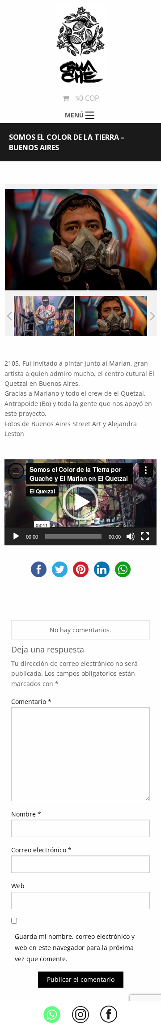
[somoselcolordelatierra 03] (38, 316)
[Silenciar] (130, 536)
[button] (80, 502)
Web (18, 885)
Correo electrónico (41, 850)
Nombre (26, 814)
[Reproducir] (16, 536)
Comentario (31, 701)
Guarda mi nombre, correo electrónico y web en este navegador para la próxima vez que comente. (75, 947)
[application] (80, 502)
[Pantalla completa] (144, 536)
